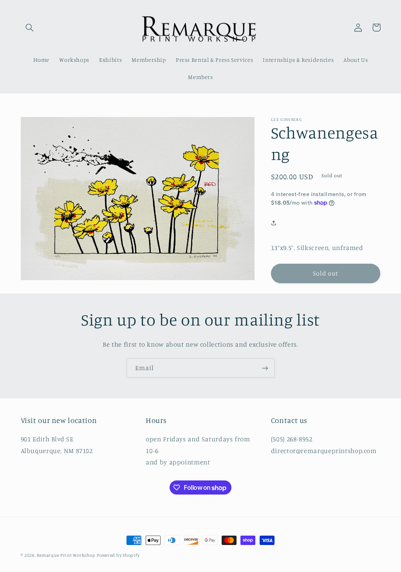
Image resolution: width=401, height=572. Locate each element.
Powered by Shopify (118, 555)
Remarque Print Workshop (66, 555)
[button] (30, 27)
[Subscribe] (265, 368)
